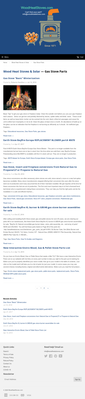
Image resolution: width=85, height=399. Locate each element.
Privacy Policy (8, 357)
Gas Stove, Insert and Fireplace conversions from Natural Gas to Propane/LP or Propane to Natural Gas (40, 168)
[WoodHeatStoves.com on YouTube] (60, 356)
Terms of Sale (8, 354)
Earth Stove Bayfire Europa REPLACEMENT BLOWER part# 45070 (39, 140)
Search (6, 351)
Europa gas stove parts (54, 158)
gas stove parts (36, 271)
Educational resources (16, 131)
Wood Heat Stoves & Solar (20, 62)
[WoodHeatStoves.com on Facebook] (50, 356)
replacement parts (63, 271)
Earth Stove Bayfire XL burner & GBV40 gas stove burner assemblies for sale (31, 323)
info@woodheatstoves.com (54, 351)
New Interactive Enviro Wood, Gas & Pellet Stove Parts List (36, 247)
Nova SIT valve (39, 198)
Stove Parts (74, 271)
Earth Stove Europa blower (35, 158)
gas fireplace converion (54, 196)
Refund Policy (8, 360)
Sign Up (77, 379)
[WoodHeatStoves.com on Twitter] (45, 356)
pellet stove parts (49, 271)
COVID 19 (7, 369)
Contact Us (7, 363)
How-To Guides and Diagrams (31, 239)
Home (5, 62)
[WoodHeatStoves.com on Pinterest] (55, 356)
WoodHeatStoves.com (15, 390)
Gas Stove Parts (31, 131)
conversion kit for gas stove (18, 196)
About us (6, 366)
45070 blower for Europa (16, 158)
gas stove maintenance (71, 196)
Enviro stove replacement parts (19, 271)
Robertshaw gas (67, 198)
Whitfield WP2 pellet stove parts (14, 274)
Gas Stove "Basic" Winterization (21, 78)
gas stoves (42, 131)
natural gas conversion (24, 198)
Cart (81, 57)
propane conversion (53, 198)
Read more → (8, 135)
